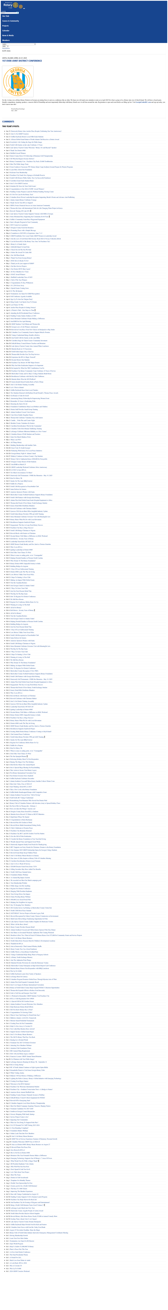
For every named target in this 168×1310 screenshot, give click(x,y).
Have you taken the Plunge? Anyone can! (22, 809)
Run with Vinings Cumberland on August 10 (24, 1194)
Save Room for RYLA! (18, 1150)
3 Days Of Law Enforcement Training (22, 569)
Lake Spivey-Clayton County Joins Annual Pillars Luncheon (30, 346)
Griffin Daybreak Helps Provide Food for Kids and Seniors (29, 1224)
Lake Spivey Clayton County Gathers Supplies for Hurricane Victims (32, 922)
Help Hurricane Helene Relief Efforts (21, 1007)
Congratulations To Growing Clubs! (21, 1012)
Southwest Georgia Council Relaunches (22, 1111)
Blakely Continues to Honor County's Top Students (27, 456)
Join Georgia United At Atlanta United (22, 585)
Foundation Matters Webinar (19, 875)
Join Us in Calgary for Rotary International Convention (27, 985)
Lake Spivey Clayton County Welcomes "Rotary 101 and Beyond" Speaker (33, 148)
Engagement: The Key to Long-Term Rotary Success (26, 525)
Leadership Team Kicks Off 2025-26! (22, 541)
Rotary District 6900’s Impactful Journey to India (25, 563)
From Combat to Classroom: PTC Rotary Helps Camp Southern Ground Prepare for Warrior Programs (41, 167)
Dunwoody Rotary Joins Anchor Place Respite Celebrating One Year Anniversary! (36, 131)
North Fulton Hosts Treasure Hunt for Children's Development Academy (33, 941)
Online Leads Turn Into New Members (22, 1133)
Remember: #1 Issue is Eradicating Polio (23, 401)
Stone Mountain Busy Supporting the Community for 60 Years (29, 217)
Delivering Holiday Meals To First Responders (24, 759)
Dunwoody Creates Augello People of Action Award (27, 1211)
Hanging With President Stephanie (21, 891)
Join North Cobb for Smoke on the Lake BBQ (25, 338)
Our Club (5, 16)
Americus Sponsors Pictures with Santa (22, 492)
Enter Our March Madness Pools (21, 437)
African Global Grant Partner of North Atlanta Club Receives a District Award (35, 139)
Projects (5, 26)
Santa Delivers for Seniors (18, 489)
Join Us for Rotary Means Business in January (25, 855)
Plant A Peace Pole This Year (19, 1249)
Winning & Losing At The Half (20, 605)
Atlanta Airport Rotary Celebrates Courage (23, 200)
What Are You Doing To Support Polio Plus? (24, 1122)
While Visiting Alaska (17, 1073)
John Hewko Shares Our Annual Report (22, 765)
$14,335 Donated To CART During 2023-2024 (25, 1125)
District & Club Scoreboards (19, 1177)
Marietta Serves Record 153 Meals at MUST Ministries (27, 814)
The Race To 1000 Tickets (19, 1189)
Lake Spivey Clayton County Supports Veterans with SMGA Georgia (31, 214)
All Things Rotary (16, 442)
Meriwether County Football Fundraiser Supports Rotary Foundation (31, 495)
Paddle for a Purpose (16, 484)
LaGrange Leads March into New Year (23, 1208)
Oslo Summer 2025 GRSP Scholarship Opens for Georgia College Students (34, 850)
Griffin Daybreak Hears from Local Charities (24, 390)
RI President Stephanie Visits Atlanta (22, 1164)
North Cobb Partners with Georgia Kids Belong (25, 497)
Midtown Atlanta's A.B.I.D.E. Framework (23, 1018)
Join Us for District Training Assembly (22, 384)
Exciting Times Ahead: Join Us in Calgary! (24, 1219)
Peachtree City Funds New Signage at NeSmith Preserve (27, 175)
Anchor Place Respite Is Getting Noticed (22, 307)
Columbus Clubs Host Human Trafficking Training (26, 429)
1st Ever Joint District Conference (20, 1252)
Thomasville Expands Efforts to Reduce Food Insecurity (27, 990)
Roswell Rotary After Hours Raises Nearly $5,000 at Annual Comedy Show (34, 1216)
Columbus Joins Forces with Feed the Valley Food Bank (28, 1227)
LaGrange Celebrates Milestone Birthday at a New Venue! (29, 431)
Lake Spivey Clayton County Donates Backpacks (26, 1222)
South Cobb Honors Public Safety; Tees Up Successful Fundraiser (30, 178)
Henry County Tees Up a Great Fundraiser (24, 949)
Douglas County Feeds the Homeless (22, 228)
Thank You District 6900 (17, 150)
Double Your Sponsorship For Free (21, 1183)
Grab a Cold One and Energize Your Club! (23, 993)
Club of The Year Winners (19, 280)
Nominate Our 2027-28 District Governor (23, 1043)
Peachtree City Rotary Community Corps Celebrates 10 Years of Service (33, 371)
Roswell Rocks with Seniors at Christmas (23, 533)
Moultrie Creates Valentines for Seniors (23, 423)
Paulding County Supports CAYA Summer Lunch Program (29, 1197)
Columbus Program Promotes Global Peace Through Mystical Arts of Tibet (33, 979)
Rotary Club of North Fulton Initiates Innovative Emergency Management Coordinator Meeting (39, 1233)
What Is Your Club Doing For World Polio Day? (25, 1015)
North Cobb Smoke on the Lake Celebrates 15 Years (26, 145)
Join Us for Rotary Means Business (21, 938)
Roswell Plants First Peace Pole (21, 1147)
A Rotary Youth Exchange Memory (21, 957)
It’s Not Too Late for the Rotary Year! (21, 194)
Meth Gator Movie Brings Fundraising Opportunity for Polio (29, 919)
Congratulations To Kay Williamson (22, 283)
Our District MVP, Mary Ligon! (20, 269)
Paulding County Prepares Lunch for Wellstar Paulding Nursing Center (32, 192)
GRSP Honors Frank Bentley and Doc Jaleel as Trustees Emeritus (30, 544)
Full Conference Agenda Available (21, 296)
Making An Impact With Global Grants (22, 580)
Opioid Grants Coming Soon (20, 288)
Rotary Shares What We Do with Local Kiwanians (25, 519)
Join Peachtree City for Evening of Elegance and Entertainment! (30, 1202)
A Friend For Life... (16, 1257)
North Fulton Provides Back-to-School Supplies (25, 1213)
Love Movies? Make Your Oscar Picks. (22, 574)
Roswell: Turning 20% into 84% (20, 211)
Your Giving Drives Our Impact (20, 894)
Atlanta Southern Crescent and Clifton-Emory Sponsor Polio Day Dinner (33, 930)
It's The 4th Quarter (16, 291)
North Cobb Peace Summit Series (21, 872)
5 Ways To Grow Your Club (19, 588)
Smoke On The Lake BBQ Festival (21, 481)
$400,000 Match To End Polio (20, 247)
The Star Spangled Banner (18, 756)
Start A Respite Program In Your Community (24, 222)
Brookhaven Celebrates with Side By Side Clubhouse (27, 376)
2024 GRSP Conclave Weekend (20, 1271)
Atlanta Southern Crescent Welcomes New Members (26, 1004)
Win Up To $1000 (16, 971)
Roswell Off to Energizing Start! (20, 1100)
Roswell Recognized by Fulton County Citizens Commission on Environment (34, 916)
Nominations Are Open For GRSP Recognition (25, 294)
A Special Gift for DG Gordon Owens (22, 1001)
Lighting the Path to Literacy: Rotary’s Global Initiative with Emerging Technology (35, 1078)
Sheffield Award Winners (18, 153)
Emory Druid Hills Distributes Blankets (22, 506)
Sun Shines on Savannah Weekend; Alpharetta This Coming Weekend (32, 932)
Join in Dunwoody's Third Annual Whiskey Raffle (26, 946)
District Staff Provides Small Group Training (24, 409)
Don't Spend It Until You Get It (20, 1169)
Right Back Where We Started (20, 817)
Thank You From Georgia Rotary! (21, 258)
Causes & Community (10, 21)
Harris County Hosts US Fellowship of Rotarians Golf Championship (31, 156)
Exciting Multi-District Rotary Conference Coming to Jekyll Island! (30, 731)
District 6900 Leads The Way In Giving (22, 572)
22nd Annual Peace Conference (20, 734)
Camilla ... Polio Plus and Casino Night (23, 420)
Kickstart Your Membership (18, 172)
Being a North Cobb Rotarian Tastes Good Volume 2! (27, 1205)
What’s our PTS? (16, 440)
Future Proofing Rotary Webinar (20, 897)
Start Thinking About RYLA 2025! (21, 787)
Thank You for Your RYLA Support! (21, 203)
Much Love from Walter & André (20, 1260)
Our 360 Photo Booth (17, 255)
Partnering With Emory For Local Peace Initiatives (26, 451)
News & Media (8, 36)
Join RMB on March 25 (18, 464)
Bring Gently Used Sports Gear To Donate (23, 302)
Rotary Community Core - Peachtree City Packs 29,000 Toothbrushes (31, 161)
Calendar (5, 31)
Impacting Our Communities (19, 1120)
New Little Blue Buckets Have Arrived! (22, 1029)
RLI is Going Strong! (17, 1065)
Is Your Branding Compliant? (19, 1128)
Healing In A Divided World (19, 1040)
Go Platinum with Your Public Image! (22, 1059)
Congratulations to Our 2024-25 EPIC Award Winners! (27, 189)
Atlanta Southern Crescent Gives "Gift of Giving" (25, 795)
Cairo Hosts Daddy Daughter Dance (22, 415)
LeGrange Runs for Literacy (19, 976)
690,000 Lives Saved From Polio (21, 899)
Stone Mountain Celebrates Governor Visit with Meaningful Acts (30, 517)
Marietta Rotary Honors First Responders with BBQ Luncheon (29, 968)
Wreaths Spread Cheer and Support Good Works (25, 842)
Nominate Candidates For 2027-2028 (21, 1109)
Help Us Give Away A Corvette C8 (21, 1026)
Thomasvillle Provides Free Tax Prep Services (25, 354)
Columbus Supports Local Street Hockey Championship (27, 1103)
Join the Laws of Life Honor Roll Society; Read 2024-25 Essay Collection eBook (36, 239)
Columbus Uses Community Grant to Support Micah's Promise (30, 332)
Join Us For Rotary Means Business (21, 1034)
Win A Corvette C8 (16, 1266)
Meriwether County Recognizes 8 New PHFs (24, 671)
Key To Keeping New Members (21, 905)
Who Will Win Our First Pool (20, 1166)
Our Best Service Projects (19, 266)
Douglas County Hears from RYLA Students (24, 811)
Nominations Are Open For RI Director (22, 1241)
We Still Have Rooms (17, 599)
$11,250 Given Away (17, 285)
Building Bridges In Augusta (19, 566)
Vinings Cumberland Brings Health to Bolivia (25, 335)
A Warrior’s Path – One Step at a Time (22, 310)
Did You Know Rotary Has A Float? (21, 1010)
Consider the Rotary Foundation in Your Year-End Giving (28, 839)
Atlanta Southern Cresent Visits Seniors (23, 412)
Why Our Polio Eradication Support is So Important (27, 365)
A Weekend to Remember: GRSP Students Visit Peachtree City (29, 996)
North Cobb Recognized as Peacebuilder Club (24, 486)
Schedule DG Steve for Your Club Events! (23, 186)
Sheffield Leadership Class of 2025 (21, 277)
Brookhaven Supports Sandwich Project (22, 522)
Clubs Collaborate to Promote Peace (22, 828)
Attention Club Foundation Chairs (20, 1048)
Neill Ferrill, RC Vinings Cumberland (21, 798)
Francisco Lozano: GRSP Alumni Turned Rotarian (25, 1056)
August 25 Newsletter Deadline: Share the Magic (25, 1230)
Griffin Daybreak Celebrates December (22, 778)
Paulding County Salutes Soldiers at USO (23, 316)
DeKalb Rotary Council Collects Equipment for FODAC (27, 1098)
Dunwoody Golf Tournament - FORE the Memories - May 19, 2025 (31, 475)
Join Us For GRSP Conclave (20, 134)
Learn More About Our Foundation (21, 170)
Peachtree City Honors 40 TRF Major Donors (25, 362)
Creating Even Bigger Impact (19, 1081)
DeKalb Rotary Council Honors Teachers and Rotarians (28, 343)
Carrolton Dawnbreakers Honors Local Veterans (25, 861)
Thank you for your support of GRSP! (22, 263)
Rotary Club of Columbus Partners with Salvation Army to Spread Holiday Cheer (35, 803)
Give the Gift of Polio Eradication (21, 836)
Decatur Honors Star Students (20, 360)
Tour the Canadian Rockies (18, 583)
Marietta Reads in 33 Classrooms (21, 349)
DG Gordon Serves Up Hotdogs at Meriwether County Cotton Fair (31, 908)
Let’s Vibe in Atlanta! (17, 387)
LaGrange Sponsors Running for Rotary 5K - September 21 (28, 1062)
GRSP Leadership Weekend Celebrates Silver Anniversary (29, 467)
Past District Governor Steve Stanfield (21, 776)
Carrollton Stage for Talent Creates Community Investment (29, 340)
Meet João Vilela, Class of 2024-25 (21, 784)
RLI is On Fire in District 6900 (20, 1153)
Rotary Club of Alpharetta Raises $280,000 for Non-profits (29, 459)
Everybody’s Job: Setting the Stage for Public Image (26, 142)
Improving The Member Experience (22, 1191)
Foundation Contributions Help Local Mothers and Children (29, 407)
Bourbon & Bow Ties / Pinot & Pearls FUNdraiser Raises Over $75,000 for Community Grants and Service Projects (46, 935)
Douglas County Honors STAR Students (23, 462)
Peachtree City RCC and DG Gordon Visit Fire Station (27, 833)
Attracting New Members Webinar (21, 1045)
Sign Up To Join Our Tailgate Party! (21, 299)
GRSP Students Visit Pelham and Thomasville (25, 324)
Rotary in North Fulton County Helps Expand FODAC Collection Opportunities (35, 988)
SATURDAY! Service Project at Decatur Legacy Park (27, 913)
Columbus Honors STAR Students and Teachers (25, 434)
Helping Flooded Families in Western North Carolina (26, 558)
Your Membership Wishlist (19, 883)
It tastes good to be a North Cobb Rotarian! (24, 1186)
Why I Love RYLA (16, 547)
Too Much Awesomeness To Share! (21, 473)
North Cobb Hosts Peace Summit (21, 910)
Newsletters (6, 48)
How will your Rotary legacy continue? (22, 1054)
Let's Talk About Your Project (20, 1172)
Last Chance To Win (16, 305)
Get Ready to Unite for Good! (20, 396)
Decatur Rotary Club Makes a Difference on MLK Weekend (29, 536)
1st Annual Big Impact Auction (20, 877)
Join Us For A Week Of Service (20, 864)
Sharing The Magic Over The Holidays (22, 762)
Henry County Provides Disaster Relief (23, 927)
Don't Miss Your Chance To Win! (20, 552)
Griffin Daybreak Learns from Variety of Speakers (25, 974)
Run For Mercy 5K (16, 478)
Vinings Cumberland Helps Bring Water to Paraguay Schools (29, 954)
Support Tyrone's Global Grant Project (22, 1032)
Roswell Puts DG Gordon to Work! (21, 822)
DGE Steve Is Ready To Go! (20, 261)
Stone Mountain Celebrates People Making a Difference (27, 318)
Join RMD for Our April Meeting (20, 321)
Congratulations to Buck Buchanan (21, 820)
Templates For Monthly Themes (20, 1180)
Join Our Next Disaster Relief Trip (20, 591)
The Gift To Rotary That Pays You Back (22, 1037)
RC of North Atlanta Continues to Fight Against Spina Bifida (29, 1067)
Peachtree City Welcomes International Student (24, 1087)
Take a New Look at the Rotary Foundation (23, 789)
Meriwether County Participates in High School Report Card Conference (33, 966)
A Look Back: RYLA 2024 (18, 1263)
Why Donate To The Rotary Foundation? (23, 561)
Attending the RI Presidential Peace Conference (25, 313)
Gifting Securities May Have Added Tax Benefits (26, 869)
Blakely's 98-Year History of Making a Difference (25, 1076)
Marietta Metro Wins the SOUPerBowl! (23, 379)
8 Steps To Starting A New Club (20, 577)
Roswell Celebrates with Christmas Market (23, 508)
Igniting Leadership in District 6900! (21, 550)
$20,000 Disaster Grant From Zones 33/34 (24, 866)
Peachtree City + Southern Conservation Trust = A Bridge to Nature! (31, 1089)
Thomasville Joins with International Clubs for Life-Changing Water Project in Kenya (36, 208)
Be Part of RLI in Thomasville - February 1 (23, 806)
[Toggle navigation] (24, 8)
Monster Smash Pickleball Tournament (22, 1021)
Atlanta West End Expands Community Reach (24, 982)
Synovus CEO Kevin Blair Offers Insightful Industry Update (29, 511)
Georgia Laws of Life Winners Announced (24, 327)
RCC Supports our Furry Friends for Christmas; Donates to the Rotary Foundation (36, 847)
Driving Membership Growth (19, 1235)
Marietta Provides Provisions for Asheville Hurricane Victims (29, 963)
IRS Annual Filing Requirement (20, 1051)
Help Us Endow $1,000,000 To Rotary (22, 1246)
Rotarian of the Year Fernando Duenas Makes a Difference (29, 1155)
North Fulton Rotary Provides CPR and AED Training (27, 514)
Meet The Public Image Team (19, 164)
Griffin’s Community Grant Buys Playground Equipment (27, 219)
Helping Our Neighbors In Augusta (21, 902)
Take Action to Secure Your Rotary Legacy (23, 770)
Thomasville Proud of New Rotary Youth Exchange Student (28, 503)
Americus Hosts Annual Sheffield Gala (22, 1092)
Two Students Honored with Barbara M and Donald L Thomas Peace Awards (34, 393)
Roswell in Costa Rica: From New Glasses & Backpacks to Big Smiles (33, 329)
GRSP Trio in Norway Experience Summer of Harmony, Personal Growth (34, 1139)
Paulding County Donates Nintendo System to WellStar (27, 1095)
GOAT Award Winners (18, 274)
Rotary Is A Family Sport (18, 244)
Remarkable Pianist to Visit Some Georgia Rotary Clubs (27, 1070)
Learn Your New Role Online (19, 1238)
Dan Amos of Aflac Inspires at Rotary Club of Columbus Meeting (31, 858)
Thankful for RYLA (17, 944)
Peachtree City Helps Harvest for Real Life (24, 1199)
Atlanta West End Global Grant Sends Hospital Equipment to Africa (31, 500)
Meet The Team (16, 1175)
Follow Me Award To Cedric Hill (21, 252)
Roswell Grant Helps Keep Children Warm (24, 853)
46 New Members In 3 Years (20, 272)
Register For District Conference (20, 888)
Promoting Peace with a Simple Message (23, 230)
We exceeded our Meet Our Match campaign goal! (26, 880)
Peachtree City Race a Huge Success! (21, 528)
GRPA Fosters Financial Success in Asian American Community (30, 205)
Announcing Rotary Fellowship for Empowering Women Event (30, 398)
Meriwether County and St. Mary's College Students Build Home (31, 374)
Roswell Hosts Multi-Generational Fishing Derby (26, 825)
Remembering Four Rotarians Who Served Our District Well (28, 800)
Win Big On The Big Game (19, 594)
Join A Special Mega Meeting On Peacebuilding (25, 767)
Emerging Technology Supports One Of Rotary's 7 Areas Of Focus (31, 1158)
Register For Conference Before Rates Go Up (24, 602)
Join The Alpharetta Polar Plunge (21, 960)
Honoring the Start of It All (19, 404)
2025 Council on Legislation (19, 225)
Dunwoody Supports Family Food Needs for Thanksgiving (29, 844)
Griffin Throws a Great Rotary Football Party (24, 952)
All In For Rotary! (15, 607)
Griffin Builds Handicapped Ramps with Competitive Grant (28, 792)
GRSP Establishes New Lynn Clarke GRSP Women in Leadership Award (33, 236)
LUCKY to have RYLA (18, 470)
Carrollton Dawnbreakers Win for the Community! (26, 426)
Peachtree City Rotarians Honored (21, 831)
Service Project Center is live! (19, 1117)
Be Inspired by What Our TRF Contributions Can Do (27, 368)
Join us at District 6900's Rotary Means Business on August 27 (31, 1144)
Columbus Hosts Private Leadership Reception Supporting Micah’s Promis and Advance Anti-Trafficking (42, 197)
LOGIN (3, 11)
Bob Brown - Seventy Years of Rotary (22, 539)
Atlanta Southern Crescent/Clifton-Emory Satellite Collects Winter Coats (32, 781)
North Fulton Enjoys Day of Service (22, 352)
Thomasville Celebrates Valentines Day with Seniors (27, 418)
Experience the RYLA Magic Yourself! (23, 357)
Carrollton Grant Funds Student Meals (22, 181)
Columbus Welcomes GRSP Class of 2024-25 (26, 1142)
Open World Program (16, 1244)
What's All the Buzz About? (19, 924)
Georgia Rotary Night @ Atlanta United (23, 453)
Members (6, 40)
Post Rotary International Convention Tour (23, 773)
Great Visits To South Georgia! (20, 448)
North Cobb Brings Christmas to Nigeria (22, 530)
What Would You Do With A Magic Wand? (24, 1161)
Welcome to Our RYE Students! (20, 1084)
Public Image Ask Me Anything (20, 886)
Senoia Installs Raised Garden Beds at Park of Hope (27, 382)
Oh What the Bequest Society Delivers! (22, 159)
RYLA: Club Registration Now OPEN (22, 999)
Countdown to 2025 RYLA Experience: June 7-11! (26, 233)
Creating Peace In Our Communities (21, 1023)
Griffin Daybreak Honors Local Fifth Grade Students (27, 137)
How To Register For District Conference (23, 596)
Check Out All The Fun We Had (21, 250)
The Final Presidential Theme (19, 1255)
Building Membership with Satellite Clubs (23, 445)
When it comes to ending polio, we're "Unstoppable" (26, 555)
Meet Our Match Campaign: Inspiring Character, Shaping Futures (30, 1106)
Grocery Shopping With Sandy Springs (22, 1114)
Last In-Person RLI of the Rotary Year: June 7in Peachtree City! (30, 241)
